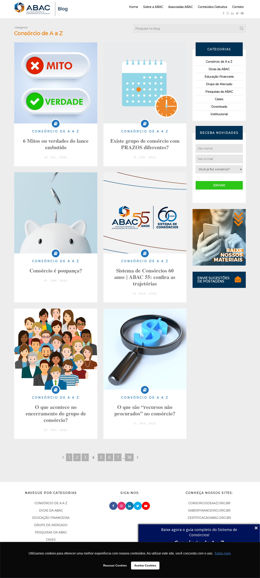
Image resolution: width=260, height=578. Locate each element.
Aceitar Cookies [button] (145, 565)
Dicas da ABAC (219, 69)
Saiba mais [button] (222, 553)
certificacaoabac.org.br (209, 518)
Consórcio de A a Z (219, 61)
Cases (219, 99)
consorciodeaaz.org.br (209, 503)
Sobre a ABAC (153, 7)
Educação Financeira (219, 76)
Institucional (219, 114)
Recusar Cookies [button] (115, 565)
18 (129, 457)
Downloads (219, 106)
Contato (238, 7)
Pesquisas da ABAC (219, 91)
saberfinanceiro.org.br (209, 510)
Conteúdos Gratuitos (212, 7)
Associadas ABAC (180, 7)
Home (133, 7)
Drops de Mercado (219, 84)
